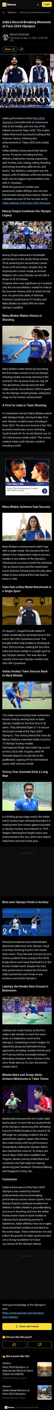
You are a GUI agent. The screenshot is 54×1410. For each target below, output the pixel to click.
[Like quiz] (14, 1344)
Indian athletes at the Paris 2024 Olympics (26, 203)
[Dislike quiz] (40, 1344)
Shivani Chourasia (19, 34)
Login (47, 4)
